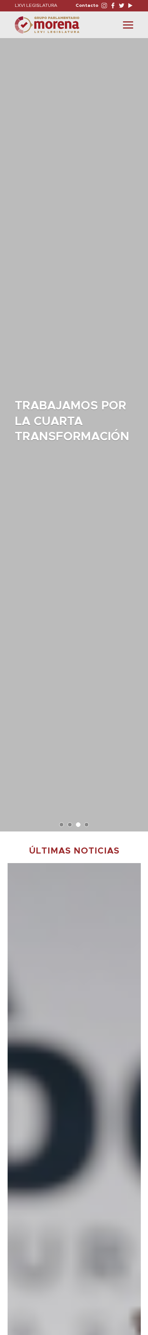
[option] (74, 430)
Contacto (87, 5)
